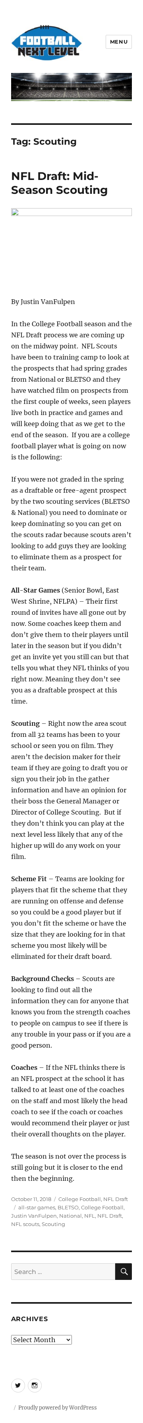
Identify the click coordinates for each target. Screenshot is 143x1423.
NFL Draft (115, 1199)
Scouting (53, 1224)
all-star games (36, 1207)
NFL (89, 1216)
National (70, 1216)
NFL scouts (25, 1224)
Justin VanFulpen (34, 1216)
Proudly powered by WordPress (57, 1407)
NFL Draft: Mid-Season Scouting (59, 183)
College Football (79, 1199)
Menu (119, 41)
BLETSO (68, 1207)
